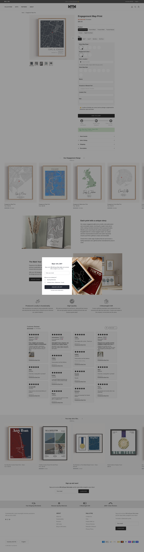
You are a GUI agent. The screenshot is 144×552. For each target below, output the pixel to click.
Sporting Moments (51, 279)
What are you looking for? (50, 277)
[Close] (100, 259)
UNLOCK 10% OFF (57, 287)
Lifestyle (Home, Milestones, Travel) (55, 282)
